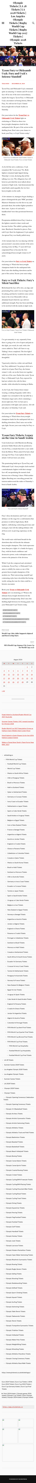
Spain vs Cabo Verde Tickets (17, 811)
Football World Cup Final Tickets (20, 1055)
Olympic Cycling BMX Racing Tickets (18, 1184)
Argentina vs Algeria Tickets (16, 834)
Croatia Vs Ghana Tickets (16, 1008)
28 (23, 682)
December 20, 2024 (18, 83)
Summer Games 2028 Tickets (14, 1065)
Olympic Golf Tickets (13, 1227)
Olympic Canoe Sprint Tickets (16, 1165)
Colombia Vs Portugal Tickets (17, 1023)
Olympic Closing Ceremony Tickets (18, 1358)
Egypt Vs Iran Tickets (14, 990)
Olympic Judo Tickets (13, 1241)
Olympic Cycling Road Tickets (16, 1194)
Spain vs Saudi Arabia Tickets (17, 896)
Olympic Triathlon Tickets (14, 1330)
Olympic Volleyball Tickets (15, 1335)
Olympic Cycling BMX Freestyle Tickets (19, 1179)
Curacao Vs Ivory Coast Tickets (18, 966)
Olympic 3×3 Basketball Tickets (16, 1109)
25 (9, 682)
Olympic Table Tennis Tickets (15, 1311)
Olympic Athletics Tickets (14, 1128)
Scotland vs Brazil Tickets (16, 943)
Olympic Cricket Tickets (14, 1175)
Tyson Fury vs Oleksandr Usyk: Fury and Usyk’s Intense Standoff (16, 73)
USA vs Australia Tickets (15, 877)
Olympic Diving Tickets (14, 1203)
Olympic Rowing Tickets (14, 1264)
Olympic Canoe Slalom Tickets (16, 1161)
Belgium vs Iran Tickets (15, 905)
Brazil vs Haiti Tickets (14, 867)
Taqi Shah (5, 83)
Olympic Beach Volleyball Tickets (17, 1151)
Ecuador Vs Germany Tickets (17, 961)
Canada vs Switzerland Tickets (17, 952)
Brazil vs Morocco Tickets (16, 782)
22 (27, 678)
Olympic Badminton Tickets (15, 1137)
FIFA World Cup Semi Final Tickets (19, 1027)
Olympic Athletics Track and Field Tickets (20, 1132)
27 (18, 682)
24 (4, 682)
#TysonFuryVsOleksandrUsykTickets (16, 619)
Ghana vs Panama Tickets (16, 848)
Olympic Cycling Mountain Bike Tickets (19, 1189)
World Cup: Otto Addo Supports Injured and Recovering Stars (17, 634)
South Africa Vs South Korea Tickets (19, 957)
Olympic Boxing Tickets (14, 1156)
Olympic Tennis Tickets (14, 1321)
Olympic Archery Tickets (14, 1113)
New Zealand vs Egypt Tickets (17, 910)
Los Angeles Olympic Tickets (14, 1074)
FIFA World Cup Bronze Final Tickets (20, 1037)
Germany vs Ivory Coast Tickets (18, 881)
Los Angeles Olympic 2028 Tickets (16, 1069)
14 (23, 674)
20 (18, 678)
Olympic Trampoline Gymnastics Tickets (19, 1325)
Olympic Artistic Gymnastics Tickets (18, 1118)
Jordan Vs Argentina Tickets (17, 1013)
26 (13, 682)
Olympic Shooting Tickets (14, 1278)
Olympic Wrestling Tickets (15, 1349)
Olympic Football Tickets (14, 1222)
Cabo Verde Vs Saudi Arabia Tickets (19, 999)
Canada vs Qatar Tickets (15, 858)
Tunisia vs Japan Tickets (15, 891)
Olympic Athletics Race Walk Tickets (18, 1363)
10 (4, 674)
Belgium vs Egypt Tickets (15, 820)
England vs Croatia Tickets (16, 844)
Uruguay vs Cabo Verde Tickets (18, 900)
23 (32, 678)
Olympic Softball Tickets (14, 1288)
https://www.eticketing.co (13, 1407)
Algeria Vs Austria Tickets (16, 1018)
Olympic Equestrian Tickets (15, 1208)
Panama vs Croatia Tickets (16, 933)
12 (13, 674)
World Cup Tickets (13, 768)
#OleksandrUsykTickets (11, 613)
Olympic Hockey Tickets (14, 1236)
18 (9, 678)
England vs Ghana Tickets (16, 928)
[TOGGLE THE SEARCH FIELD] (33, 23)
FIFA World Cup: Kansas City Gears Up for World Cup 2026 (19, 646)
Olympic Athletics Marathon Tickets (18, 1354)
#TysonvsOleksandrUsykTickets (14, 622)
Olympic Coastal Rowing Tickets (17, 1170)
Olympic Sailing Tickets (14, 1274)
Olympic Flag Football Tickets (16, 1217)
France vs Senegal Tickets (16, 830)
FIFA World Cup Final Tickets (17, 1042)
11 (9, 674)
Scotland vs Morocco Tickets (17, 872)
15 (27, 674)
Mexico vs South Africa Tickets (17, 773)
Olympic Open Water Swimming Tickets (19, 1255)
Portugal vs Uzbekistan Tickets (17, 938)
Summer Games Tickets (12, 1079)
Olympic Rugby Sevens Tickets (16, 1269)
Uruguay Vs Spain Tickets (16, 994)
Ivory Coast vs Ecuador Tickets (17, 801)
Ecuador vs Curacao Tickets (16, 886)
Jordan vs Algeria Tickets (15, 924)
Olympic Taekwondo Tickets (15, 1316)
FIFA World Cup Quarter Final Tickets (20, 1032)
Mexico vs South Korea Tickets (17, 862)
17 (4, 678)
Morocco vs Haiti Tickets (15, 947)
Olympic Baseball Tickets (14, 1142)
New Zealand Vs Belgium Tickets (18, 985)
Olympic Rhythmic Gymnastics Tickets (19, 1259)
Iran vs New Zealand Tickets (17, 825)
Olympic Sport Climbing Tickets (16, 1293)
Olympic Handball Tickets (14, 1231)
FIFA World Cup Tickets (14, 759)
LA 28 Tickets (8, 1060)
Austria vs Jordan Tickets (16, 839)
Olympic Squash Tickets (14, 1297)
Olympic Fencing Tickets (14, 1212)
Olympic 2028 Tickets (11, 1088)
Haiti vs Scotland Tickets (15, 787)
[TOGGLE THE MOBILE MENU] (3, 23)
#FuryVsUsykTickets (10, 610)
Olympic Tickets (9, 1093)
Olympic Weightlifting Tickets (16, 1344)
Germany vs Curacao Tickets (17, 797)
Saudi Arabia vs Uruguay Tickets (18, 815)
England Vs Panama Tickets (16, 1004)
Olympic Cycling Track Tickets (16, 1198)
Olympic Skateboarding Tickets (16, 1283)
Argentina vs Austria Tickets (17, 919)
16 (32, 674)
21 (23, 678)
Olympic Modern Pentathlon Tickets (18, 1250)
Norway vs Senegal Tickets (16, 914)
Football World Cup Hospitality (20, 1051)
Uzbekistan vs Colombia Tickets (18, 853)
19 (13, 678)
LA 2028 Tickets (9, 1083)
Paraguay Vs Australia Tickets (17, 976)
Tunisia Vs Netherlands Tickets (17, 971)
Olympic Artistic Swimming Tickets (18, 1123)
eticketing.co (8, 755)
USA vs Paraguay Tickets (15, 778)
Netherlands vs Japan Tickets (17, 806)
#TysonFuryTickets (9, 616)
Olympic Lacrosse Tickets (14, 1245)
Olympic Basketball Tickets (15, 1147)
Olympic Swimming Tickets (15, 1307)
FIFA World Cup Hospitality (18, 1046)
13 (18, 674)
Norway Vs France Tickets (16, 980)
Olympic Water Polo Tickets (15, 1340)
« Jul (3, 691)
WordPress (22, 1479)
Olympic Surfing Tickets (14, 1302)
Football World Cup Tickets (16, 764)
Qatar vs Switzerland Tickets (17, 792)
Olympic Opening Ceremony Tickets (18, 1104)
